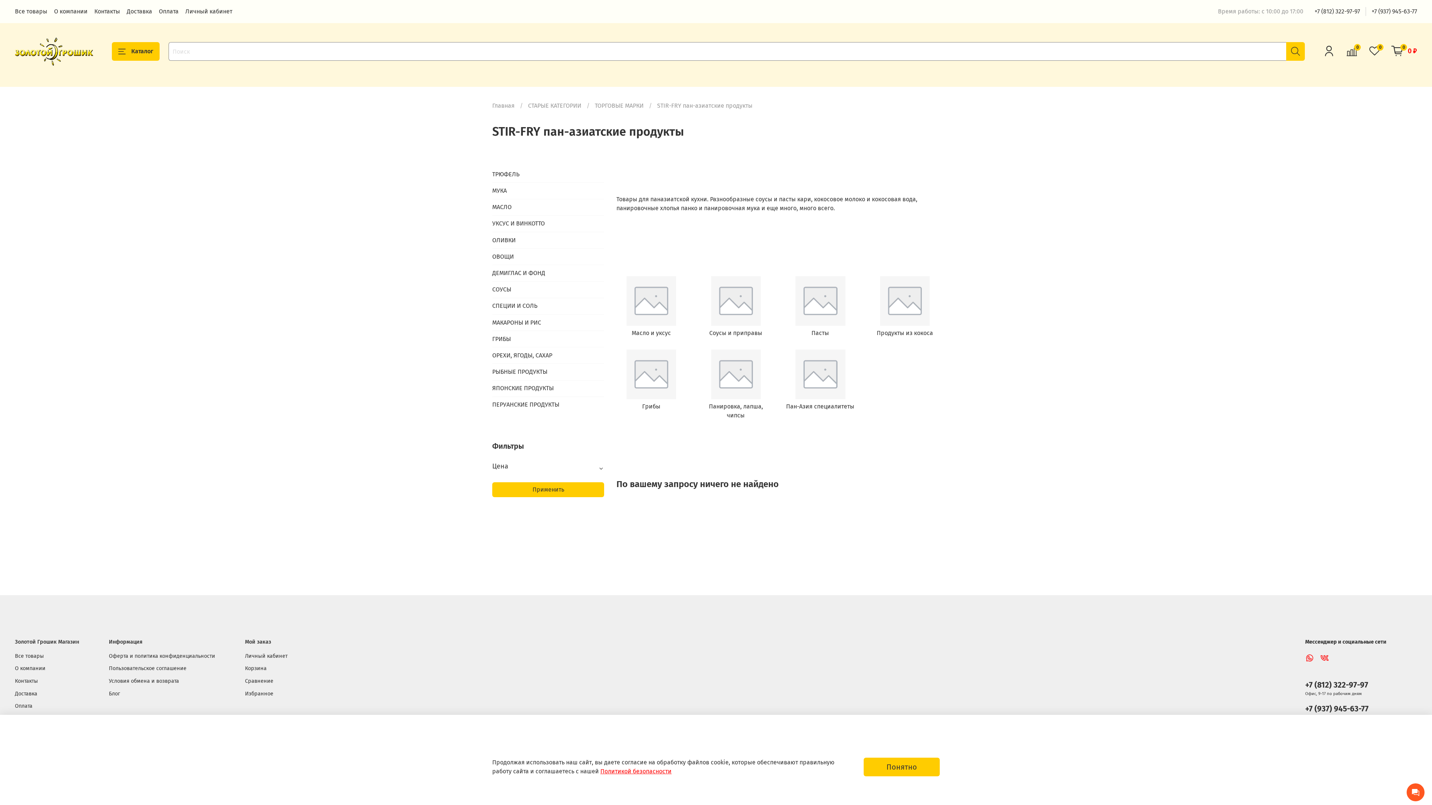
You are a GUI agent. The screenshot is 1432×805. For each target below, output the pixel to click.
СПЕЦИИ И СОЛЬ (514, 305)
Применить (548, 489)
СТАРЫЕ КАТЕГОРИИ (554, 105)
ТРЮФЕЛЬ (505, 174)
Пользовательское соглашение (147, 668)
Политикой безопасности (636, 771)
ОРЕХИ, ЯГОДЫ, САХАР (522, 355)
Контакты (107, 11)
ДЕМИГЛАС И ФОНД (518, 273)
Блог (114, 694)
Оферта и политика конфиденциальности (162, 656)
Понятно (901, 767)
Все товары (31, 11)
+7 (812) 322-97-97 (1337, 11)
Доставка (139, 11)
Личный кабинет (208, 11)
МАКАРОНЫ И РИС (516, 322)
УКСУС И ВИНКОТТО (518, 223)
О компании (71, 11)
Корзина (256, 668)
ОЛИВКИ (504, 240)
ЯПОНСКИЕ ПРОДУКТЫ (523, 388)
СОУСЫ (501, 289)
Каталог (142, 51)
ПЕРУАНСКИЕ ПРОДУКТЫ (525, 404)
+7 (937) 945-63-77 (1394, 11)
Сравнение (259, 681)
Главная (503, 105)
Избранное (259, 694)
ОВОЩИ (503, 256)
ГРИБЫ (501, 338)
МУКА (499, 190)
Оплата (169, 11)
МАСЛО (502, 207)
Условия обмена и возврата (144, 681)
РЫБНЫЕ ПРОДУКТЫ (519, 371)
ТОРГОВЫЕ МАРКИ (619, 105)
